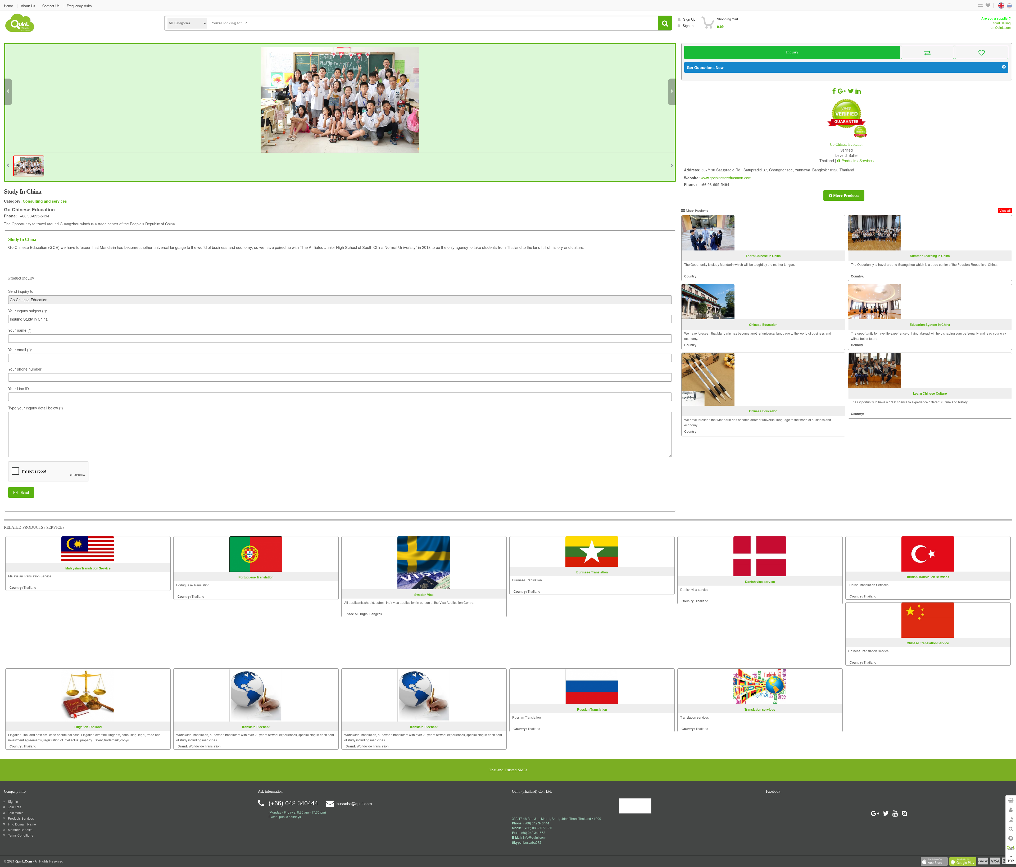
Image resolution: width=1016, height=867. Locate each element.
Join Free (14, 807)
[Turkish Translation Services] (927, 553)
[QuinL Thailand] (20, 22)
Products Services (21, 818)
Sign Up (689, 19)
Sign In (13, 801)
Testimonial (16, 812)
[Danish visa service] (759, 556)
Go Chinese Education (846, 145)
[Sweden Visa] (423, 562)
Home (8, 6)
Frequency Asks (79, 6)
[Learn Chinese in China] (708, 232)
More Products (845, 195)
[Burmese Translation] (591, 551)
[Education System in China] (874, 301)
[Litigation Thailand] (87, 694)
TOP (1011, 860)
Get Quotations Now (705, 67)
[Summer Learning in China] (874, 232)
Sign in (688, 25)
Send (23, 492)
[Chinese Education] (708, 301)
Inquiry (792, 52)
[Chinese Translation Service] (927, 619)
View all (1005, 210)
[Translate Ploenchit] (255, 694)
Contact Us (51, 6)
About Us (28, 6)
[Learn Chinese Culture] (874, 370)
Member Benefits (20, 829)
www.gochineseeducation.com (726, 177)
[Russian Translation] (591, 685)
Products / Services (857, 160)
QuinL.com (23, 861)
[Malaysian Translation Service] (87, 549)
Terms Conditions (20, 835)
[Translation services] (759, 685)
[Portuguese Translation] (255, 553)
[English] (996, 5)
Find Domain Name (22, 824)
